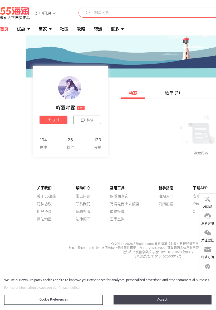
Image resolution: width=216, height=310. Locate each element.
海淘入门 (166, 196)
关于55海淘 (46, 196)
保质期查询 (119, 196)
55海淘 (15, 13)
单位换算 (117, 211)
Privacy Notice (69, 288)
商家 (42, 29)
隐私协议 (44, 204)
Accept (162, 300)
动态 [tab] (133, 92)
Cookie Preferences (54, 300)
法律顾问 (83, 219)
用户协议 (44, 211)
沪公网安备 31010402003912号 (158, 256)
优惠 (21, 29)
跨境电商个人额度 (124, 204)
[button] (45, 13)
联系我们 (83, 204)
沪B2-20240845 (152, 248)
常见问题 (83, 196)
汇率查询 (117, 219)
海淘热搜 (166, 204)
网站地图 (44, 219)
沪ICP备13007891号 (84, 248)
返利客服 (83, 211)
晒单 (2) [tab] (172, 92)
